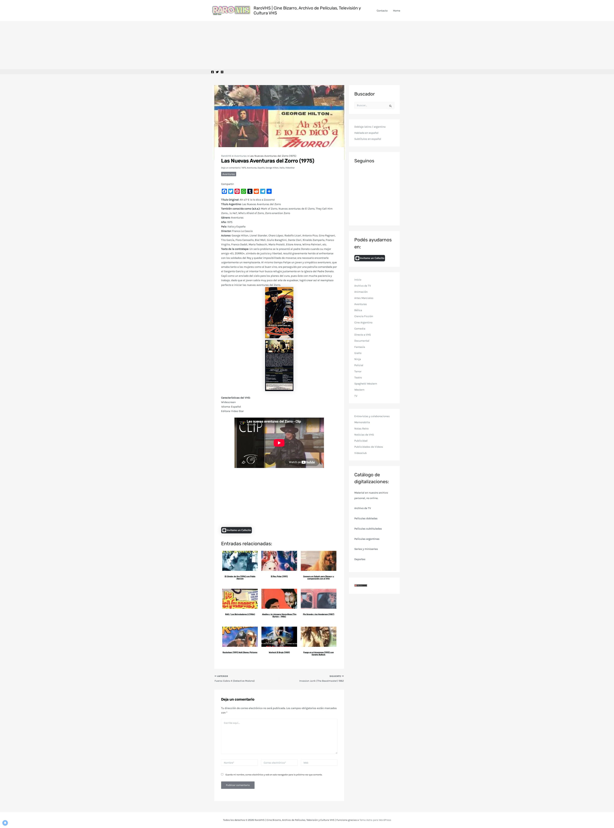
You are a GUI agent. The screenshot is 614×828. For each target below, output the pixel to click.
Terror (357, 371)
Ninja (357, 359)
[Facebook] (212, 72)
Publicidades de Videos (368, 446)
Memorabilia (362, 422)
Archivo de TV (362, 285)
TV (355, 395)
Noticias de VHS (364, 434)
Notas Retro (361, 428)
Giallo (357, 353)
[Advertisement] (307, 45)
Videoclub (360, 453)
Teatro (358, 377)
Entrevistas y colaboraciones (372, 416)
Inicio (357, 279)
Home (396, 10)
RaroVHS (226, 155)
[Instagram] (222, 72)
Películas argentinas (366, 538)
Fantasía (359, 347)
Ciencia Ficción (363, 316)
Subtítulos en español (367, 139)
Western (359, 389)
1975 (244, 167)
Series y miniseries (366, 549)
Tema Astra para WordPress (375, 819)
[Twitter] (217, 72)
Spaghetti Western (365, 383)
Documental (361, 340)
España (261, 167)
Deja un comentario (230, 167)
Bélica (358, 310)
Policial (358, 365)
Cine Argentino (363, 322)
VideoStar (290, 167)
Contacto (382, 10)
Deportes (359, 559)
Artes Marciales (363, 298)
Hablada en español (366, 133)
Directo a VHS (362, 334)
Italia (281, 167)
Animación (361, 291)
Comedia (359, 328)
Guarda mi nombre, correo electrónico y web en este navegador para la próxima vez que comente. (273, 774)
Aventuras (240, 155)
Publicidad (360, 440)
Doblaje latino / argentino (370, 126)
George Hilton (272, 167)
